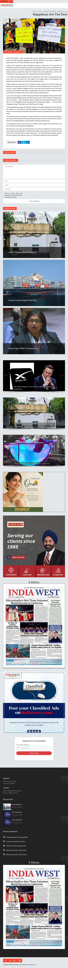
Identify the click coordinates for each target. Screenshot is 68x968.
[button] (34, 375)
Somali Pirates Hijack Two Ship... (23, 300)
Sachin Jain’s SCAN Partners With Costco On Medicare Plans (34, 389)
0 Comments (9, 52)
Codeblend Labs (32, 964)
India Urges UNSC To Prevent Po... (24, 348)
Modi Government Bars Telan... (16, 850)
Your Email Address (23, 745)
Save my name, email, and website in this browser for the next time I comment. (13, 195)
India (39, 11)
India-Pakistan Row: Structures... (23, 252)
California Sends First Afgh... (16, 841)
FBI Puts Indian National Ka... (16, 846)
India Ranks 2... (17, 804)
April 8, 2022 (18, 52)
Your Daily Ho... (17, 812)
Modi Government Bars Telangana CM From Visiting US (32, 426)
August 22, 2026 (18, 822)
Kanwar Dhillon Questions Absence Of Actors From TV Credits (32, 462)
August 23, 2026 (18, 807)
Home (35, 11)
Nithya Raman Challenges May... (17, 837)
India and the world (49, 11)
